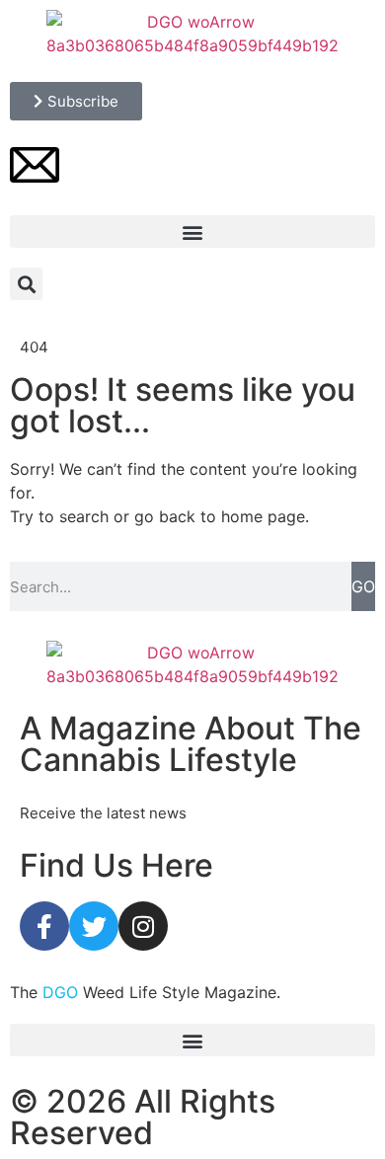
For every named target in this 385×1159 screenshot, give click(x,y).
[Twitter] (93, 926)
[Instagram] (143, 926)
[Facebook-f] (44, 926)
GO (363, 586)
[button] (192, 231)
